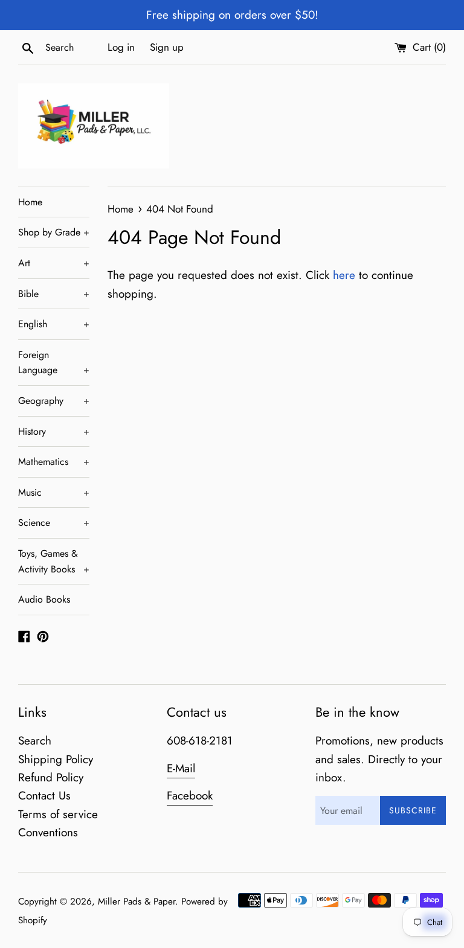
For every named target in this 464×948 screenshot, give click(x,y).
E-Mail (181, 768)
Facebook (190, 795)
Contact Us (44, 795)
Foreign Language (53, 362)
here (344, 275)
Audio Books (44, 599)
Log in (121, 47)
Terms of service (58, 814)
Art (53, 263)
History (53, 431)
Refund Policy (50, 777)
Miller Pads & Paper (136, 901)
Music (53, 492)
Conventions (48, 832)
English (53, 324)
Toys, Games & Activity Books (53, 561)
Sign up (167, 47)
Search (34, 740)
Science (53, 523)
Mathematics (53, 462)
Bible (53, 294)
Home (30, 202)
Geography (53, 401)
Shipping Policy (55, 759)
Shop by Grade (53, 232)
